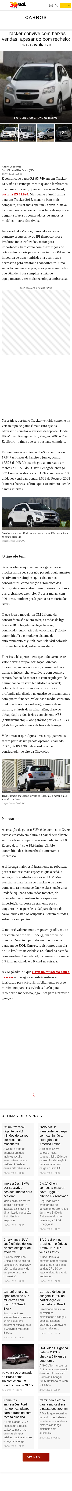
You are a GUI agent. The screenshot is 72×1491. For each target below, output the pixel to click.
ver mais (33, 1457)
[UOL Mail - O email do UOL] (51, 5)
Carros (36, 17)
